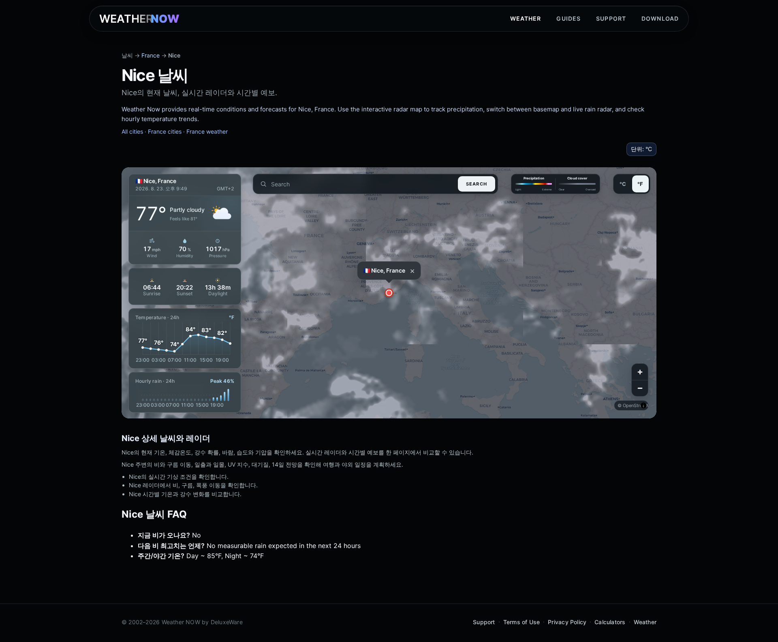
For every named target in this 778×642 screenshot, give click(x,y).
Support (611, 18)
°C (623, 184)
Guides (568, 18)
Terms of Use (521, 622)
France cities (165, 131)
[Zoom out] (640, 388)
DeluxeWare (227, 622)
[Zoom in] (640, 372)
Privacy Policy (567, 622)
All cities (132, 131)
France (150, 55)
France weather (207, 131)
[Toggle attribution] (643, 405)
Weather (525, 18)
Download (660, 18)
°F (640, 184)
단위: (641, 148)
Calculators (609, 622)
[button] (389, 292)
